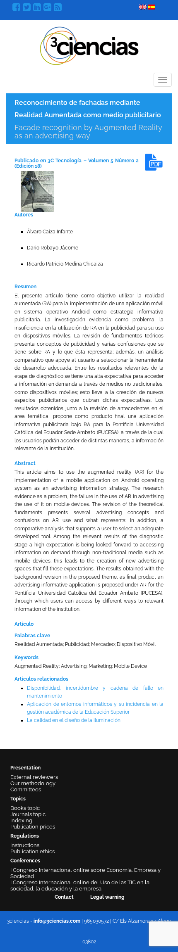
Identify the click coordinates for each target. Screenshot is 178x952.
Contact (64, 897)
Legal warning (107, 897)
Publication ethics (32, 851)
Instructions (24, 845)
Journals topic (28, 814)
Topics (18, 799)
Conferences (25, 861)
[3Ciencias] (89, 45)
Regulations (24, 836)
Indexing (21, 820)
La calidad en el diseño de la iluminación (73, 720)
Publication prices (32, 827)
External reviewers (34, 777)
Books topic (25, 808)
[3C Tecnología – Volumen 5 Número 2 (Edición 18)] (37, 191)
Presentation (25, 768)
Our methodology (32, 783)
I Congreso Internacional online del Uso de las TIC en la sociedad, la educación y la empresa (79, 885)
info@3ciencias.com (57, 921)
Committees (25, 789)
